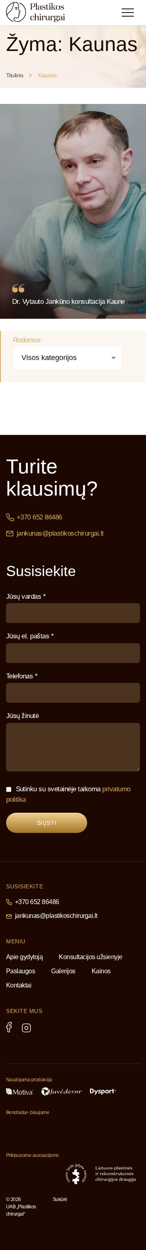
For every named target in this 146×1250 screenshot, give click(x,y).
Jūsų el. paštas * (30, 636)
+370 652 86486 (39, 517)
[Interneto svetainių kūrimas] (69, 1211)
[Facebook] (9, 1027)
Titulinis (14, 75)
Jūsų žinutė (22, 716)
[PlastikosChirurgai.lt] (42, 12)
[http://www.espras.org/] (47, 1174)
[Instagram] (26, 1027)
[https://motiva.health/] (19, 1091)
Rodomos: (27, 340)
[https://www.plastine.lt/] (115, 1174)
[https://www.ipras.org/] (17, 1174)
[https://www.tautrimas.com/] (24, 1129)
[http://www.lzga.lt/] (76, 1174)
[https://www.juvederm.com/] (61, 1091)
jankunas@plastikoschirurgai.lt (60, 533)
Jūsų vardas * (25, 596)
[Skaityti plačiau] (73, 211)
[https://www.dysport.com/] (103, 1092)
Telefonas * (21, 676)
